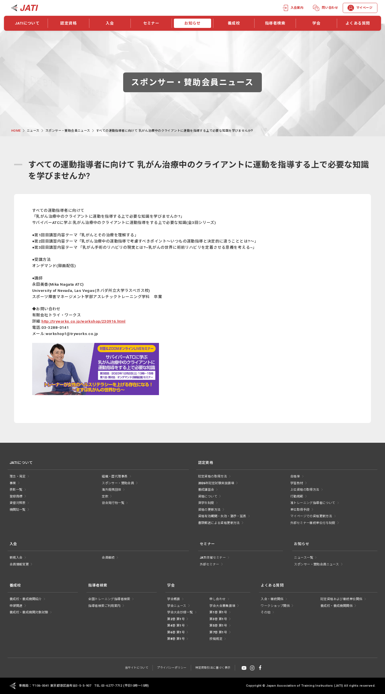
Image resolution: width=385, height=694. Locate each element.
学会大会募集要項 (222, 606)
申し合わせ (217, 599)
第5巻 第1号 (218, 625)
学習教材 (296, 483)
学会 (316, 23)
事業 (13, 483)
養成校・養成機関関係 (336, 606)
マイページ (364, 8)
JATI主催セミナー (213, 557)
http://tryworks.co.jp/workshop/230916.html (83, 321)
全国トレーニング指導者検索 (109, 599)
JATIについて (27, 23)
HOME (16, 131)
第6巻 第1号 (176, 632)
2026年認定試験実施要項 (216, 483)
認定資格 (68, 23)
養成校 (234, 23)
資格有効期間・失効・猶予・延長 (222, 516)
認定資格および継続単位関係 (341, 599)
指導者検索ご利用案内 (104, 606)
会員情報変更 (19, 564)
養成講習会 (206, 490)
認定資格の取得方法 (212, 476)
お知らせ (192, 23)
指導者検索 (275, 23)
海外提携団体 (111, 490)
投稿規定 (215, 639)
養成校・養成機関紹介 (26, 599)
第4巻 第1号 (176, 625)
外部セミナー (209, 564)
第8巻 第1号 (176, 639)
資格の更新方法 (209, 510)
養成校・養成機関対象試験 (29, 612)
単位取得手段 (299, 510)
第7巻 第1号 (218, 632)
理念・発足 (18, 476)
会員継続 (108, 557)
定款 (105, 496)
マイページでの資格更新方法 (311, 516)
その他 (265, 612)
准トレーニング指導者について (312, 503)
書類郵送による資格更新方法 (219, 523)
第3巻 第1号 (218, 619)
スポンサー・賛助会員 (118, 483)
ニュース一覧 (303, 557)
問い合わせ (330, 8)
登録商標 (16, 496)
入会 (110, 23)
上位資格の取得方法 (304, 490)
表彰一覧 (16, 490)
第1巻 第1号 (218, 612)
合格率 (295, 476)
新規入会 (16, 557)
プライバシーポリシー (171, 667)
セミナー (151, 23)
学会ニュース (176, 606)
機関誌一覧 (18, 510)
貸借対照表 (18, 503)
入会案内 (297, 8)
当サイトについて (136, 667)
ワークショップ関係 (275, 606)
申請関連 (16, 606)
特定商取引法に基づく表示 (213, 667)
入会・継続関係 (272, 599)
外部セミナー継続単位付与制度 (312, 523)
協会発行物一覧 (113, 503)
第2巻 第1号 (176, 619)
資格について (207, 496)
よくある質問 (358, 23)
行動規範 (296, 496)
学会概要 (173, 599)
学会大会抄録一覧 (180, 612)
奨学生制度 (206, 503)
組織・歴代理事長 (114, 476)
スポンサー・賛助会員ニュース (67, 131)
